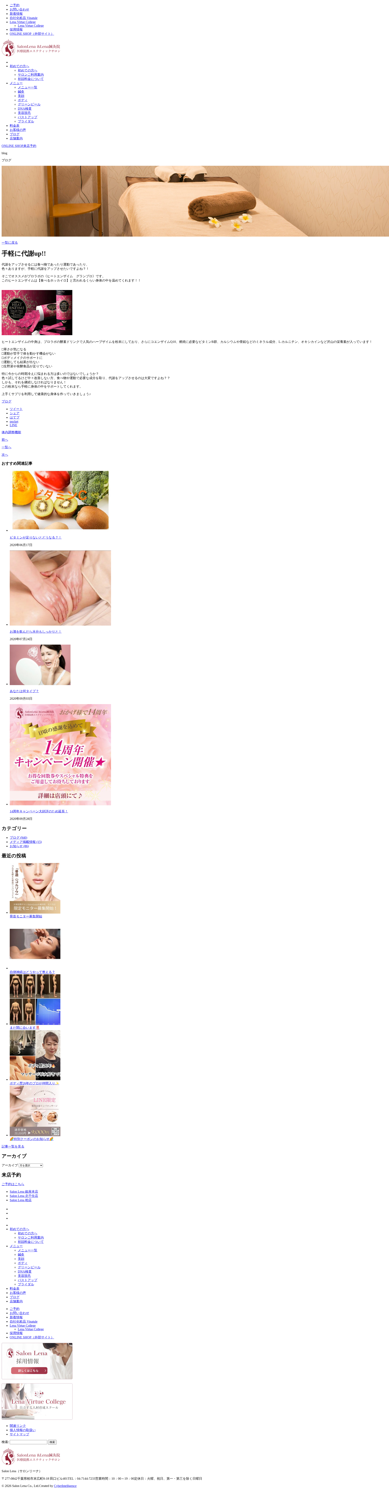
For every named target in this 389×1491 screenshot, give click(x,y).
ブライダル (26, 121)
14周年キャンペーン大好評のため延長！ (39, 811)
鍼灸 (21, 91)
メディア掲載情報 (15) (26, 842)
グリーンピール (29, 104)
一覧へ (6, 447)
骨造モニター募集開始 (26, 916)
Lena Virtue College (23, 22)
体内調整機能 (11, 432)
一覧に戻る (10, 242)
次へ (5, 454)
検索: (5, 1442)
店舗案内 (16, 138)
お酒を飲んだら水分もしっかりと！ (36, 631)
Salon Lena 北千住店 (24, 1196)
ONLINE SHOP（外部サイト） (32, 33)
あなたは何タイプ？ (24, 691)
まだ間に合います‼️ (25, 1027)
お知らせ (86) (19, 846)
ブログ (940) (18, 837)
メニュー (16, 83)
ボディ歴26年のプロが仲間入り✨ (34, 1083)
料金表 (14, 125)
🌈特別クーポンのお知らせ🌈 (31, 1139)
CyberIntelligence (65, 1486)
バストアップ (27, 117)
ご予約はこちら (13, 1184)
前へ (5, 439)
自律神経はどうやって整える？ (32, 972)
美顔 (21, 96)
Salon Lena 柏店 (21, 1200)
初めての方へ (19, 66)
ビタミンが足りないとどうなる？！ (36, 537)
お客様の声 (18, 130)
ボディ (23, 100)
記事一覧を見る (13, 1146)
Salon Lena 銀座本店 (24, 1191)
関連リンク (18, 1425)
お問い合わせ (19, 9)
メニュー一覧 (27, 87)
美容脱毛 (24, 113)
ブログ (14, 134)
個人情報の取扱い (23, 1430)
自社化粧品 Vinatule (23, 18)
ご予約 (14, 5)
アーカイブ (10, 1165)
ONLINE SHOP (12, 146)
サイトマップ (19, 1434)
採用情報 (16, 29)
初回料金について (31, 79)
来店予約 (29, 146)
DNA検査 (25, 108)
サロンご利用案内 (31, 74)
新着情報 (16, 13)
